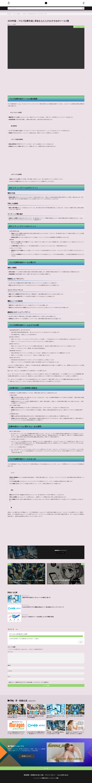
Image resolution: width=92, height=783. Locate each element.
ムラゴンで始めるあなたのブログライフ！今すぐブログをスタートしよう (16, 732)
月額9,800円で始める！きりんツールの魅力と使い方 (36, 597)
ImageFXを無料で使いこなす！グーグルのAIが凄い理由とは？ (17, 716)
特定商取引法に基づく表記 (37, 775)
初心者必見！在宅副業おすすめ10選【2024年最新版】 (35, 716)
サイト (9, 676)
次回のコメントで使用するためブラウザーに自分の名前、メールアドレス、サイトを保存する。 (29, 682)
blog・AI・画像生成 (16, 13)
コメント (10, 651)
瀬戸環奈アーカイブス (26, 756)
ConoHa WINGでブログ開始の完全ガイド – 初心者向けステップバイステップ (43, 607)
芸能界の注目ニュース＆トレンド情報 (50, 778)
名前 (9, 665)
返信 (81, 642)
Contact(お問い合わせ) (62, 775)
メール (10, 670)
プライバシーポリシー (50, 775)
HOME (10, 13)
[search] (83, 8)
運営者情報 (26, 775)
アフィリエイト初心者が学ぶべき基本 (18, 634)
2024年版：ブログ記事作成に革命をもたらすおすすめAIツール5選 (34, 13)
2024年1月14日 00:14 (14, 636)
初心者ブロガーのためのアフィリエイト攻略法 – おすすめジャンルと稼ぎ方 (75, 732)
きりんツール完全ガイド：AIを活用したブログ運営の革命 (38, 616)
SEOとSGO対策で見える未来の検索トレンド (75, 716)
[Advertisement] (46, 82)
